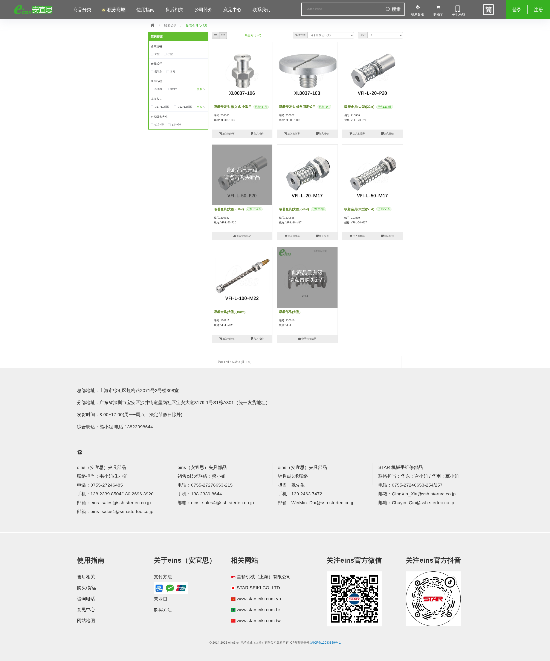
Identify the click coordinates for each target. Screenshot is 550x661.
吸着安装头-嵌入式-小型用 (233, 106)
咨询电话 (86, 598)
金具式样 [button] (156, 63)
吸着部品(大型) (290, 312)
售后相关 (174, 9)
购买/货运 (86, 587)
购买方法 (163, 610)
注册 (538, 9)
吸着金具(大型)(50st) (229, 209)
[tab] (178, 46)
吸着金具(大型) (196, 25)
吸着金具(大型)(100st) (230, 312)
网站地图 (86, 620)
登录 (516, 9)
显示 (362, 35)
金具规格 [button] (156, 46)
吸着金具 (170, 25)
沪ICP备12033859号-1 (325, 642)
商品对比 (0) (252, 35)
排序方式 (300, 35)
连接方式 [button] (156, 99)
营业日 (160, 599)
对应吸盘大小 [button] (159, 116)
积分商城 (116, 9)
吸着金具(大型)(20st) (359, 106)
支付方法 (163, 576)
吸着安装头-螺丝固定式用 (297, 106)
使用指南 (145, 9)
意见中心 (86, 609)
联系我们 (261, 9)
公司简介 (203, 9)
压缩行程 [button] (156, 81)
